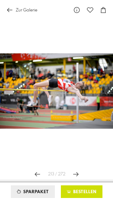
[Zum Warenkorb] (103, 10)
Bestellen (84, 192)
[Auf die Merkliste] (90, 10)
